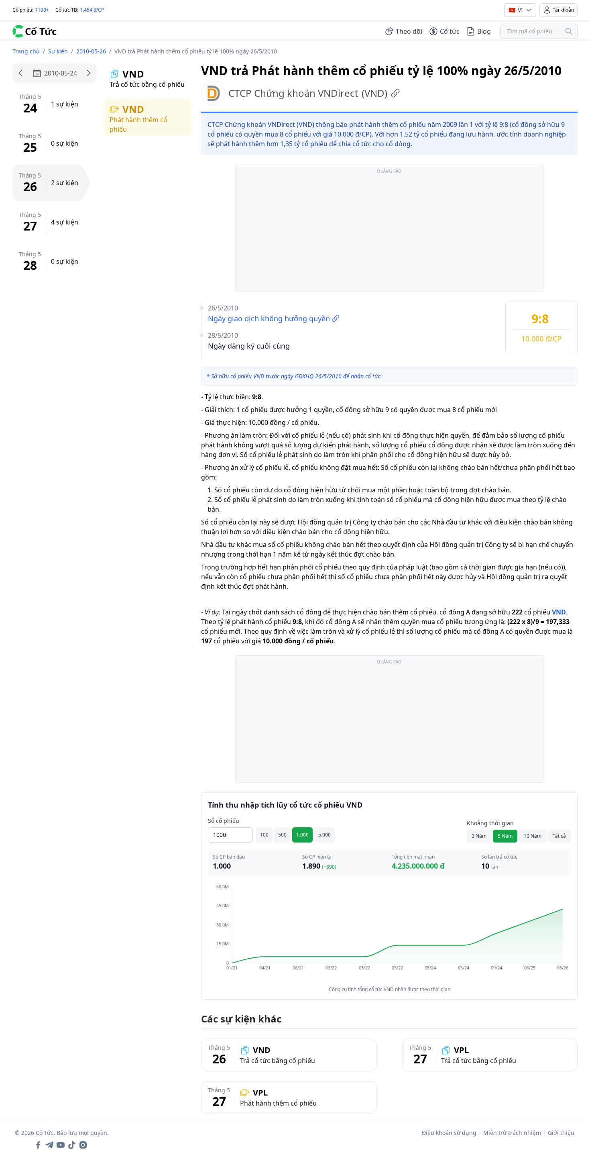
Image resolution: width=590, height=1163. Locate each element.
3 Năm (479, 835)
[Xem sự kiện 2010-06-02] (89, 73)
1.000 (302, 834)
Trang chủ (26, 51)
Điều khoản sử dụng (449, 1132)
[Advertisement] (389, 232)
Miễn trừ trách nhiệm (512, 1132)
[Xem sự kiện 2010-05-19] (20, 73)
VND (559, 612)
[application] (389, 933)
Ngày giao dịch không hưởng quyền (269, 318)
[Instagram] (83, 1145)
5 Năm (505, 835)
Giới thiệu (561, 1132)
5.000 (324, 834)
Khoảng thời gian (490, 823)
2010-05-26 (91, 51)
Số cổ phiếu (223, 820)
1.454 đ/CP (92, 9)
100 (264, 834)
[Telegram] (49, 1145)
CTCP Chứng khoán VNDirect (307, 93)
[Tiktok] (72, 1145)
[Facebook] (38, 1145)
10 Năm (532, 835)
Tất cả (559, 835)
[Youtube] (60, 1145)
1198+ (42, 9)
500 (282, 834)
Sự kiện (58, 51)
